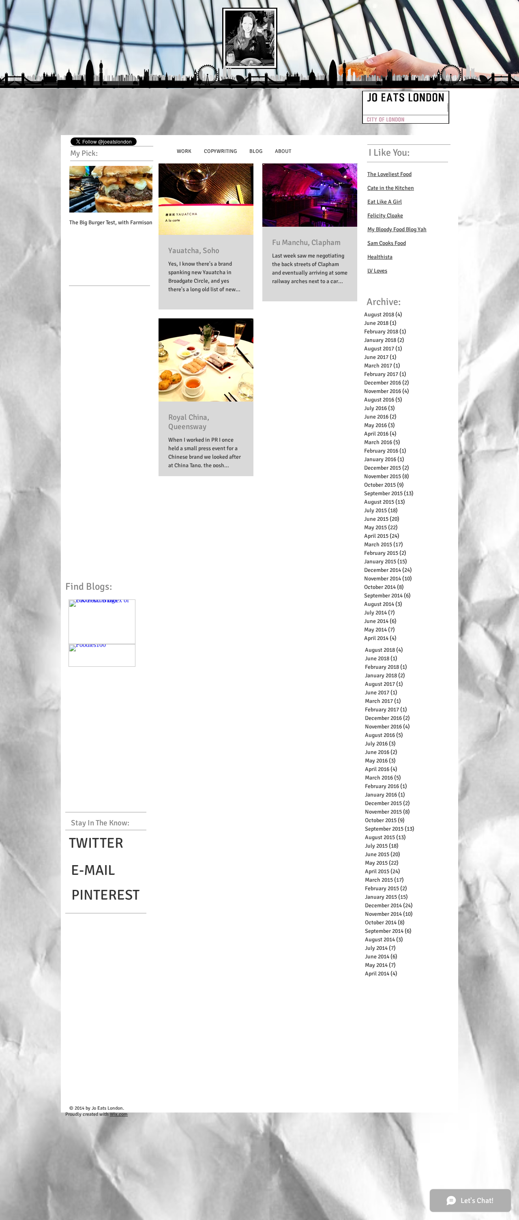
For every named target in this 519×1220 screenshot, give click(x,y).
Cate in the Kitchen (390, 188)
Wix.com (119, 1114)
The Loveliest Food (389, 174)
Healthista (379, 256)
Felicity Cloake (385, 215)
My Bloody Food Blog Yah (397, 229)
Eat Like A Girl (384, 201)
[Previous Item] (82, 189)
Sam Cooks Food (386, 243)
